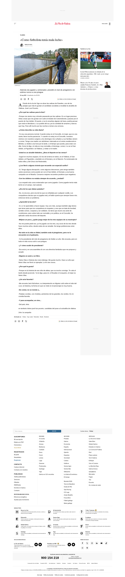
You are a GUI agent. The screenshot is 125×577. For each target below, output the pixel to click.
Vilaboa (24, 317)
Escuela (91, 482)
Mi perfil (16, 454)
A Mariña (41, 441)
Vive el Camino (93, 463)
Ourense (41, 463)
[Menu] (15, 23)
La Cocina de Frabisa (95, 449)
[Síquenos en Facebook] (82, 543)
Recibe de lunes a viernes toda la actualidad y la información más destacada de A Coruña (65, 526)
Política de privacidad (48, 574)
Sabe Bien (92, 441)
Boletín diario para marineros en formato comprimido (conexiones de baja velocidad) (96, 519)
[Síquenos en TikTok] (106, 543)
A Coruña (42, 438)
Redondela (36, 317)
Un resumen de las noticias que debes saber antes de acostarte (64, 512)
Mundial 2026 (68, 481)
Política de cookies (59, 574)
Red (90, 452)
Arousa (41, 444)
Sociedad (67, 458)
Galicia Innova (93, 469)
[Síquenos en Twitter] (87, 543)
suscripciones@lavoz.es (75, 558)
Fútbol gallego (68, 500)
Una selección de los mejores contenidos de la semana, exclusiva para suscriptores (96, 512)
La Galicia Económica (70, 474)
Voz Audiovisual (52, 563)
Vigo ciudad (30, 317)
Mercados (92, 474)
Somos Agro (67, 466)
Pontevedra (42, 466)
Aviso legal (39, 574)
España (66, 447)
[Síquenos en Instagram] (92, 543)
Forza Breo (67, 497)
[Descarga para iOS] (36, 544)
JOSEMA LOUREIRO (84, 78)
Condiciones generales (70, 574)
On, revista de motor (95, 485)
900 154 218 (50, 557)
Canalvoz (69, 563)
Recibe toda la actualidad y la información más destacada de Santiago (33, 533)
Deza (40, 452)
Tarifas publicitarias (20, 476)
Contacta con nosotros (21, 470)
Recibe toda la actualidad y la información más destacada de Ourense (97, 533)
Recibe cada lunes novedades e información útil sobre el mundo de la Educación (32, 519)
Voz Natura (75, 563)
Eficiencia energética (20, 497)
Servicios (17, 479)
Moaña (41, 317)
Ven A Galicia (93, 458)
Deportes (66, 455)
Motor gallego (68, 503)
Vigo (40, 471)
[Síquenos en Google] (87, 548)
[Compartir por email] (24, 99)
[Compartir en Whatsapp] (21, 99)
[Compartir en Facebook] (28, 99)
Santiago (41, 469)
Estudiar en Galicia (94, 447)
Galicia (66, 441)
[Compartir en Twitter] (32, 99)
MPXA (88, 563)
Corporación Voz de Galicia (33, 563)
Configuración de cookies (82, 574)
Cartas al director (19, 467)
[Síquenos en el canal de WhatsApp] (82, 548)
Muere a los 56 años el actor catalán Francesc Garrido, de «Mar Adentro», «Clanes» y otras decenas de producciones (91, 86)
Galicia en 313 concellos (46, 474)
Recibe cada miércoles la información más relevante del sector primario (64, 519)
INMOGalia (17, 485)
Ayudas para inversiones (21, 499)
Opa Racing (67, 489)
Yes (90, 479)
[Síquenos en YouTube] (101, 543)
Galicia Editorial (94, 563)
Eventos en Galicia (19, 487)
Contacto (16, 490)
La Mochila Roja (94, 466)
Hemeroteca (17, 445)
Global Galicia (93, 444)
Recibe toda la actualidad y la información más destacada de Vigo (65, 533)
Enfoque (91, 460)
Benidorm (46, 317)
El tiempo (67, 477)
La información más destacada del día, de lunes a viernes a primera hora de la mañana (33, 512)
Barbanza (42, 447)
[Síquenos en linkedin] (97, 543)
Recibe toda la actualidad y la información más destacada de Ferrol (97, 526)
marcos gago (28, 44)
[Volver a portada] (62, 23)
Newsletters (17, 457)
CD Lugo (66, 492)
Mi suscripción (18, 439)
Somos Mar (67, 469)
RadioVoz (59, 563)
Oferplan (16, 482)
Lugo (40, 460)
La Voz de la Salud (94, 438)
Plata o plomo (93, 455)
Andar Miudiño (68, 495)
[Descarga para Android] (40, 544)
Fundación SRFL (43, 563)
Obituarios (67, 471)
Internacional (68, 449)
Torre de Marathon (69, 484)
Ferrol (41, 455)
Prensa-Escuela (82, 563)
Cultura (66, 460)
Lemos (41, 458)
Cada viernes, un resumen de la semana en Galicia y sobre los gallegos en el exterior (33, 526)
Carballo (41, 449)
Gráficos (66, 463)
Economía (67, 444)
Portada (66, 438)
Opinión (66, 452)
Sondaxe (64, 563)
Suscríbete (17, 447)
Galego (91, 431)
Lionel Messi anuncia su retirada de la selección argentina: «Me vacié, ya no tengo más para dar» (94, 74)
